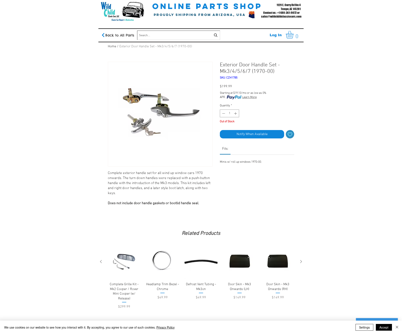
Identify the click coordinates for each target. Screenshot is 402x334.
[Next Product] (301, 261)
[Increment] (235, 113)
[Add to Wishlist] (290, 134)
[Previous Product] (100, 261)
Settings (364, 327)
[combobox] (178, 35)
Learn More (249, 97)
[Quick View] (124, 262)
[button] (294, 35)
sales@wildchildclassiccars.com (281, 16)
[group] (201, 287)
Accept (383, 327)
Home (112, 46)
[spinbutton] (229, 113)
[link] (225, 149)
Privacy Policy (165, 327)
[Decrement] (223, 113)
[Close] (396, 327)
